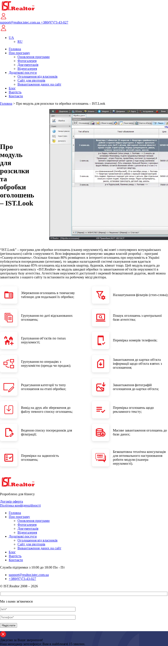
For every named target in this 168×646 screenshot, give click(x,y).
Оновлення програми (34, 57)
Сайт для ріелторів (31, 80)
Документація (28, 65)
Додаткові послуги (23, 72)
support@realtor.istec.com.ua (20, 22)
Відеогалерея (27, 68)
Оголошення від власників (38, 76)
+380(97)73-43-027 (54, 22)
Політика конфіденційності (20, 505)
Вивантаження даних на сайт (39, 84)
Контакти (16, 96)
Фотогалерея (27, 61)
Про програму (19, 53)
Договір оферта (11, 501)
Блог (12, 88)
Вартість (15, 92)
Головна (15, 49)
